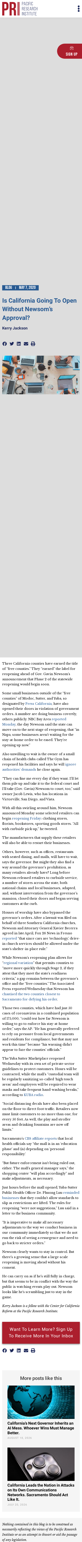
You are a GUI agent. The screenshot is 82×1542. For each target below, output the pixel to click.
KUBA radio (33, 1095)
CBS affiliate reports (41, 1139)
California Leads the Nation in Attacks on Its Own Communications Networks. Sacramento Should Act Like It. (40, 1492)
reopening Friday (26, 818)
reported (9, 938)
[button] (60, 8)
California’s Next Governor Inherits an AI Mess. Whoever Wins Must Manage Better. (40, 1428)
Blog (8, 287)
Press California (38, 704)
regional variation (18, 963)
